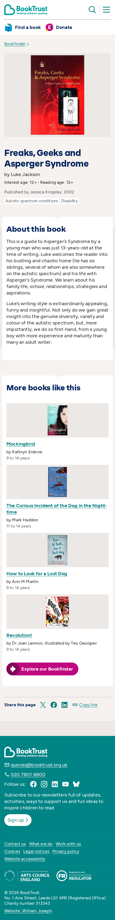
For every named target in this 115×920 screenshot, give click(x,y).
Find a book (28, 27)
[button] (43, 705)
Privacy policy (65, 851)
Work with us (68, 843)
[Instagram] (44, 784)
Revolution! (19, 635)
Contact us (15, 843)
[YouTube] (65, 784)
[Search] (92, 9)
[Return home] (25, 9)
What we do (41, 843)
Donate (64, 27)
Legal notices (36, 851)
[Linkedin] (55, 784)
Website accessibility (24, 858)
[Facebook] (33, 784)
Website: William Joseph (28, 910)
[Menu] (106, 9)
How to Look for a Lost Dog (36, 574)
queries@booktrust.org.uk (39, 765)
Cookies (12, 851)
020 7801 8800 (28, 774)
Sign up (15, 820)
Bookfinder (15, 43)
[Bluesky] (76, 784)
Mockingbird (20, 444)
